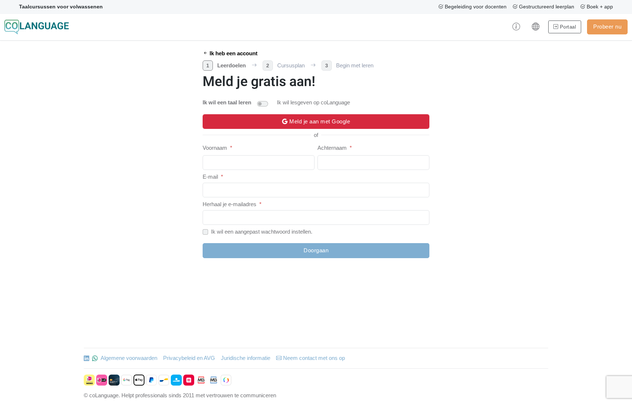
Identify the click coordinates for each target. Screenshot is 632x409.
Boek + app (599, 7)
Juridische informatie (245, 358)
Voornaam (215, 148)
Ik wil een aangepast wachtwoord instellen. (261, 231)
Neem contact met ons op (313, 358)
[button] (516, 27)
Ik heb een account (232, 53)
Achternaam (332, 148)
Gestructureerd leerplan (546, 7)
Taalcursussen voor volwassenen (61, 7)
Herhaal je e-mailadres (229, 204)
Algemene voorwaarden (129, 358)
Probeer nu (607, 26)
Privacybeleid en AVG (189, 358)
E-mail (210, 177)
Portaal (567, 27)
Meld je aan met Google (319, 121)
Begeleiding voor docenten (475, 7)
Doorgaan (316, 250)
